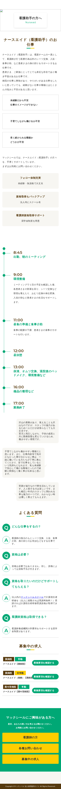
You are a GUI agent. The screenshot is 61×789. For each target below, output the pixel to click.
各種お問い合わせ (30, 748)
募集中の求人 (30, 759)
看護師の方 (30, 737)
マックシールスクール (32, 597)
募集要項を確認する (44, 662)
